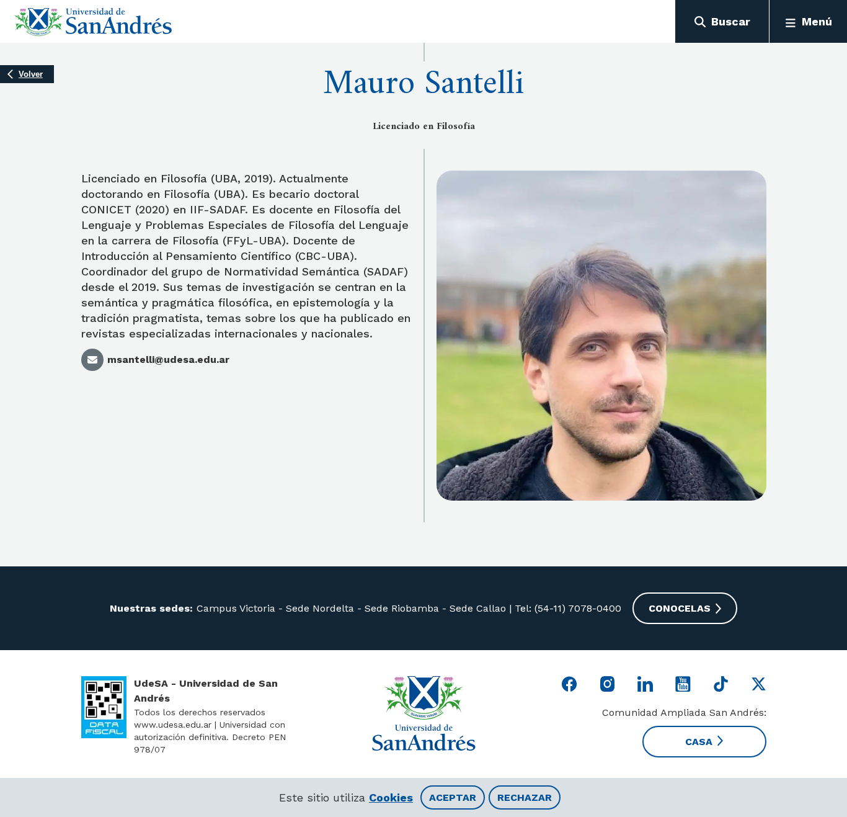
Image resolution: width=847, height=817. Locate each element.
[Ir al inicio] (93, 21)
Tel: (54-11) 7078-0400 (566, 608)
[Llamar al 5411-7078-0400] (103, 707)
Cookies (391, 797)
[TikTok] (721, 684)
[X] (758, 684)
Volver (31, 74)
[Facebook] (569, 684)
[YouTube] (683, 684)
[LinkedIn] (645, 684)
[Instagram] (607, 684)
